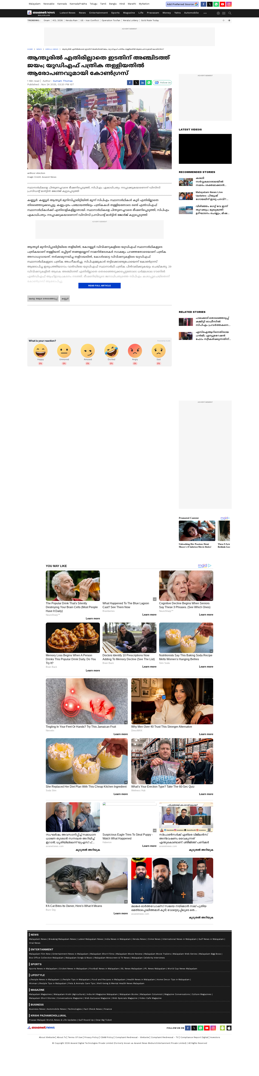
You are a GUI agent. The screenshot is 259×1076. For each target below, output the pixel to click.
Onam (47, 20)
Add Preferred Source (180, 4)
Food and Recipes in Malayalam (108, 979)
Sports (115, 12)
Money (167, 12)
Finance (108, 1009)
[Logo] (42, 13)
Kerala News (139, 939)
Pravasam (153, 12)
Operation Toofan (111, 20)
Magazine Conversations (177, 994)
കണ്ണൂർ (64, 298)
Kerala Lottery (130, 20)
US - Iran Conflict (90, 20)
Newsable (48, 3)
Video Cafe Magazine (150, 998)
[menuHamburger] (224, 13)
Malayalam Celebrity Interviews (148, 957)
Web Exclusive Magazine (97, 998)
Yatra (177, 12)
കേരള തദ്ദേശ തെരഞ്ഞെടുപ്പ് (43, 298)
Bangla (112, 3)
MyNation (144, 3)
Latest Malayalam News (90, 939)
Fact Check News (93, 1009)
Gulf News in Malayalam (211, 939)
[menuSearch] (230, 13)
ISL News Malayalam (131, 968)
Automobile (191, 12)
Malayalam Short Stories (42, 998)
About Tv (61, 1037)
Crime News (154, 939)
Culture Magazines (201, 994)
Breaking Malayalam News (62, 939)
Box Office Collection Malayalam (46, 957)
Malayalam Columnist (151, 994)
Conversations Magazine (70, 998)
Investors (215, 1037)
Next (229, 20)
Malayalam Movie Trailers (157, 954)
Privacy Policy (91, 1037)
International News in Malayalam (179, 939)
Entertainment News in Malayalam (70, 954)
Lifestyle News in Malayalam (44, 979)
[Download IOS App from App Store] (229, 1028)
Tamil (103, 3)
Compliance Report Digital (194, 1037)
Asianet (41, 1027)
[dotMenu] (205, 13)
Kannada (62, 3)
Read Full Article (99, 285)
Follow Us (165, 82)
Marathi (132, 3)
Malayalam (35, 3)
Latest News (67, 12)
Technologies (75, 1009)
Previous (223, 20)
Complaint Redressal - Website (132, 1037)
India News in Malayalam (118, 939)
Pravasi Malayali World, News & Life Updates (52, 1020)
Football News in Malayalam (104, 968)
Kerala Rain (72, 20)
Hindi (122, 3)
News (82, 12)
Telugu (93, 3)
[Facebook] (203, 4)
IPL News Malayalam (155, 968)
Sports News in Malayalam (43, 968)
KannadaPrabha (78, 3)
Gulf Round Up (86, 1020)
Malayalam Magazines (40, 994)
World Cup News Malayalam (182, 968)
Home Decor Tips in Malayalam (173, 979)
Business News (37, 1009)
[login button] (219, 13)
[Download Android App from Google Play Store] (222, 1028)
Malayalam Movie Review (129, 954)
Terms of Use (75, 1037)
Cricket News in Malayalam (73, 968)
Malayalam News (38, 939)
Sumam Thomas (63, 80)
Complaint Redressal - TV (164, 1037)
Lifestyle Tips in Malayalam (75, 979)
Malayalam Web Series (185, 954)
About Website (47, 1037)
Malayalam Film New (40, 954)
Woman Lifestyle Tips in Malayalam (47, 983)
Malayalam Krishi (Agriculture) (69, 994)
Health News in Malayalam (141, 979)
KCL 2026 (58, 20)
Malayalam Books (129, 994)
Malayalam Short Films (102, 954)
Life (140, 12)
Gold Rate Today (150, 20)
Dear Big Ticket (104, 1020)
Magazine (129, 12)
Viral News (34, 943)
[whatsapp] (216, 4)
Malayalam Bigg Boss (210, 954)
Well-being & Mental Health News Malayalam (120, 983)
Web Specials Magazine (124, 998)
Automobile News (56, 1009)
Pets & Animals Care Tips (81, 983)
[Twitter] (210, 4)
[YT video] (222, 4)
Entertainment (98, 12)
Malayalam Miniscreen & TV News (112, 957)
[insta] (229, 4)
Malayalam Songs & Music (79, 957)
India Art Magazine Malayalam (102, 994)
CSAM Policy (106, 1037)
